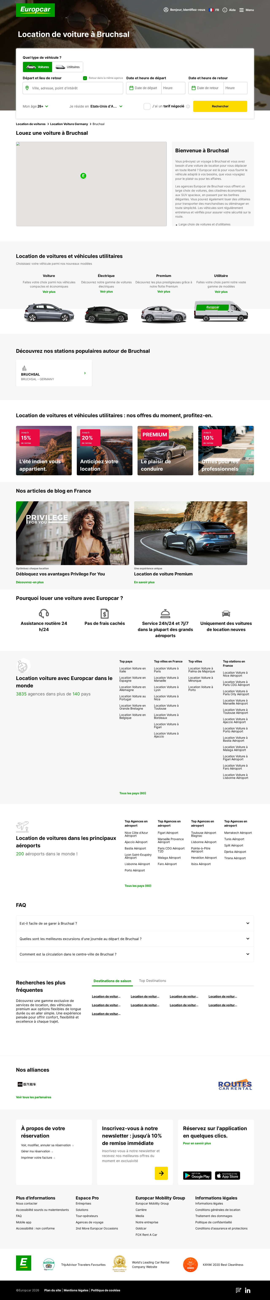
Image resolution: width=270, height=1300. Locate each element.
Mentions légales (76, 1290)
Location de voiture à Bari (145, 996)
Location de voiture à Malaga (184, 996)
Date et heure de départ (146, 78)
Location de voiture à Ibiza (223, 996)
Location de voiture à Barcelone (106, 996)
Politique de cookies (105, 1290)
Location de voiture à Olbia (106, 1005)
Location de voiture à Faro (145, 1005)
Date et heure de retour (208, 78)
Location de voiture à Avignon (223, 1005)
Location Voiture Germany (69, 124)
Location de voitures (31, 124)
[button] (83, 176)
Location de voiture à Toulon (106, 1013)
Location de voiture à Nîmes (184, 1005)
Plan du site (52, 1290)
